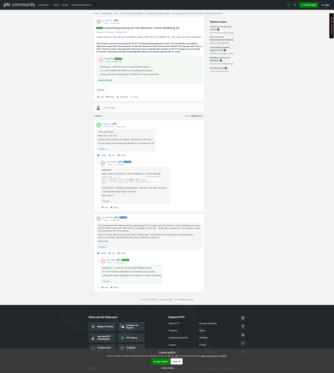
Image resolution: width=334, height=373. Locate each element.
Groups (65, 5)
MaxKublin (109, 58)
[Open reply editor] (149, 107)
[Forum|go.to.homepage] (19, 5)
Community (106, 13)
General (100, 90)
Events (56, 5)
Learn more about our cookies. (214, 356)
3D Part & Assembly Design (157, 13)
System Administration (219, 43)
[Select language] (295, 5)
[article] (149, 140)
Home (96, 13)
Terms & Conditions (148, 299)
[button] (308, 5)
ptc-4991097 (107, 20)
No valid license (217, 68)
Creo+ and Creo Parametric (131, 13)
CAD (116, 13)
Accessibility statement (184, 299)
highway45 (106, 124)
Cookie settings (165, 299)
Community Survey (331, 26)
